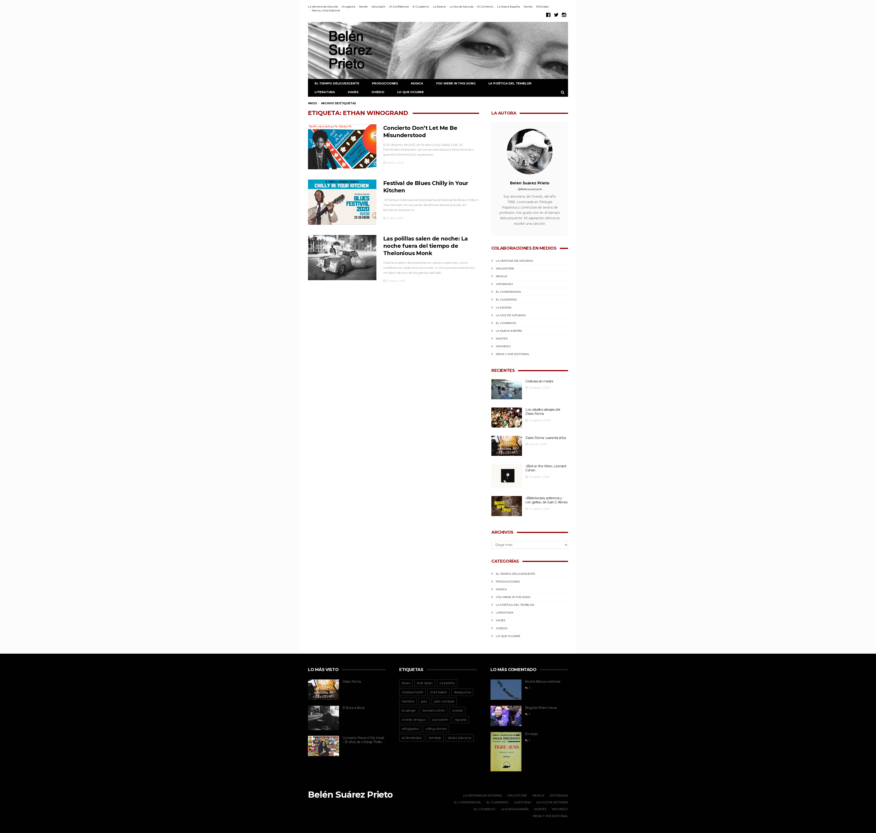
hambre (408, 701)
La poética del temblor (510, 83)
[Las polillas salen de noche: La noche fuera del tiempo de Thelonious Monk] (342, 257)
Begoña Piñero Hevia (541, 708)
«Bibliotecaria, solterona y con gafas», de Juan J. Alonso (546, 500)
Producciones (385, 83)
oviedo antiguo (414, 720)
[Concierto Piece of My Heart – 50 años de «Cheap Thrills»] (323, 746)
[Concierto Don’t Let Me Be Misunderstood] (342, 147)
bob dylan (425, 683)
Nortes (528, 6)
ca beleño (447, 683)
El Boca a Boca (353, 708)
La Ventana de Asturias (323, 6)
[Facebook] (548, 15)
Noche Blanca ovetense (542, 681)
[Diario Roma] (323, 689)
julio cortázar (444, 701)
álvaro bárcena (459, 738)
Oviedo (377, 92)
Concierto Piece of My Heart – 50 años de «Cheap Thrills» (363, 740)
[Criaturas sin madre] (506, 389)
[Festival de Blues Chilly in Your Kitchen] (342, 202)
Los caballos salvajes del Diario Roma (542, 411)
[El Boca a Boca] (323, 718)
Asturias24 (378, 6)
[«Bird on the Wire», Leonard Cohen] (506, 476)
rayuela (460, 720)
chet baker (438, 692)
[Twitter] (556, 15)
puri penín (440, 720)
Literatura (325, 92)
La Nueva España (508, 6)
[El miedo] (505, 751)
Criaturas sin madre (539, 381)
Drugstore (348, 6)
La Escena (439, 6)
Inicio (312, 103)
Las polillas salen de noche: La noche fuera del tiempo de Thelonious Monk (425, 245)
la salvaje (409, 710)
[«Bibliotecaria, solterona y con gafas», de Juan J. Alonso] (506, 506)
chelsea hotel (412, 692)
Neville (363, 6)
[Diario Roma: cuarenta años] (506, 446)
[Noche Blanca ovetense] (505, 689)
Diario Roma (351, 681)
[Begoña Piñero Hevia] (505, 716)
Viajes (353, 92)
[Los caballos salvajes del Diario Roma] (506, 417)
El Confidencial (399, 6)
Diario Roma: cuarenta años (545, 438)
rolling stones (436, 729)
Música (417, 83)
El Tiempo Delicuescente (337, 83)
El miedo (531, 734)
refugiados (410, 729)
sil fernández (412, 738)
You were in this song (456, 83)
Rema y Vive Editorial (326, 10)
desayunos (462, 692)
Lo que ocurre (410, 92)
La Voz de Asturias (461, 6)
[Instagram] (564, 15)
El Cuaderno (421, 6)
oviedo (457, 710)
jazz (424, 701)
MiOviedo (542, 6)
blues (406, 683)
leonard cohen (433, 710)
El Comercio (485, 6)
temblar (435, 738)
